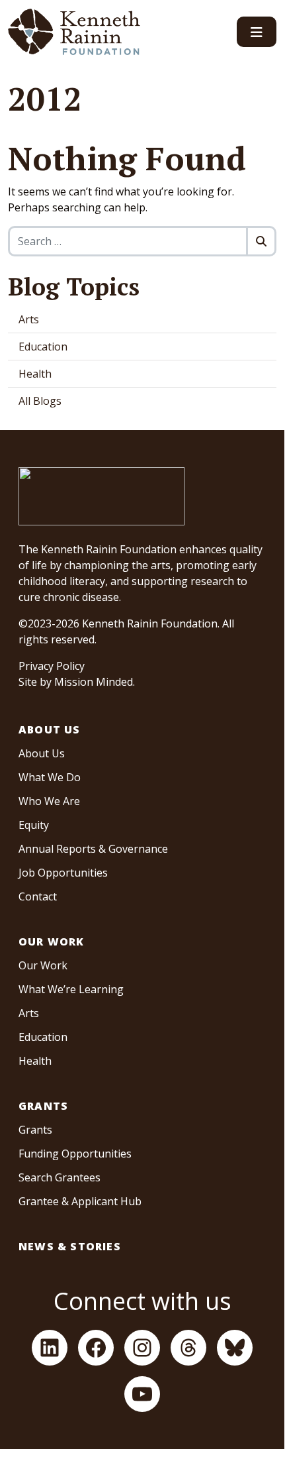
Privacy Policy (52, 666)
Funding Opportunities (75, 1153)
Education (43, 346)
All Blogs (40, 401)
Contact (38, 896)
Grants (43, 1106)
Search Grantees (60, 1177)
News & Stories (70, 1246)
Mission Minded (93, 682)
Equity (34, 825)
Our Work (52, 941)
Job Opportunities (63, 872)
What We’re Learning (71, 989)
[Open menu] (256, 32)
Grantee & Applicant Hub (80, 1201)
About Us (50, 729)
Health (35, 373)
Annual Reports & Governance (93, 848)
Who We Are (49, 801)
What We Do (50, 777)
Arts (29, 319)
